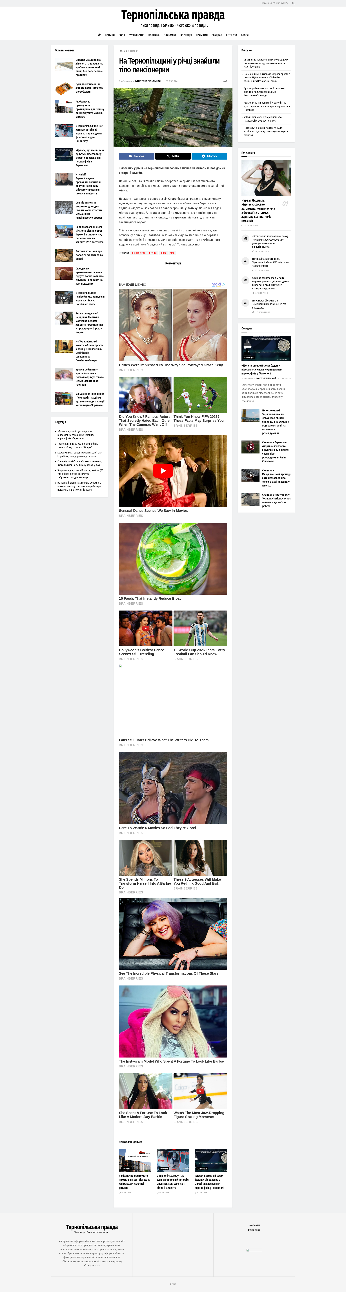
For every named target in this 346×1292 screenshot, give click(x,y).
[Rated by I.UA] (254, 1250)
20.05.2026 (201, 1193)
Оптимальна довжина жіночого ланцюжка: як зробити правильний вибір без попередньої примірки (89, 67)
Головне (126, 1169)
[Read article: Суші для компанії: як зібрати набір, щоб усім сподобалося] (64, 88)
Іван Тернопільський (147, 81)
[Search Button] (293, 3)
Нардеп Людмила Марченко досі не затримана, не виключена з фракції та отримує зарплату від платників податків (258, 210)
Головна (123, 51)
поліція (153, 253)
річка (163, 253)
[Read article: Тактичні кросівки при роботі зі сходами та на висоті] (64, 255)
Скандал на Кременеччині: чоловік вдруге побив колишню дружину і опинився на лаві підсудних (90, 276)
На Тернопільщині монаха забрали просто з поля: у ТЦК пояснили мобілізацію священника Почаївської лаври (267, 78)
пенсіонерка (138, 253)
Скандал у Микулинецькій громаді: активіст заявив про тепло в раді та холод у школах (276, 478)
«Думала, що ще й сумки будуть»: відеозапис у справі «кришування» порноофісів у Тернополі (90, 158)
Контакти (254, 1225)
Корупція (186, 35)
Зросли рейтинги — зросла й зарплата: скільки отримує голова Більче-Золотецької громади (90, 377)
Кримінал (202, 35)
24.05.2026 (163, 1193)
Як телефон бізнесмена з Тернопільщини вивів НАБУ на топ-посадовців (269, 304)
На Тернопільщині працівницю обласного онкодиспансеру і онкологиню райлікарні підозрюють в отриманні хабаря (79, 486)
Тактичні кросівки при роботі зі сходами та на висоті (89, 255)
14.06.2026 (126, 1193)
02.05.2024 (172, 81)
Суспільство (136, 35)
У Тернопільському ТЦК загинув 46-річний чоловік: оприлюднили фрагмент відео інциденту (89, 133)
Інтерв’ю (231, 35)
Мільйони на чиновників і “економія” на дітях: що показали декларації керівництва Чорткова (267, 106)
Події (122, 35)
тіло (172, 253)
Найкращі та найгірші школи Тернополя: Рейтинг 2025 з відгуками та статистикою (270, 262)
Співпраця (254, 1230)
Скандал (217, 35)
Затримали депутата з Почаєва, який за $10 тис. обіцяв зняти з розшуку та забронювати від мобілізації (80, 474)
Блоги (245, 35)
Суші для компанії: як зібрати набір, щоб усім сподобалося (89, 87)
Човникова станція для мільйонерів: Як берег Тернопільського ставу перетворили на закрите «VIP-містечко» (90, 234)
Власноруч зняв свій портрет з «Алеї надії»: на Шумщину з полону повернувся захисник (266, 131)
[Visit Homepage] (173, 18)
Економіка (169, 35)
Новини (110, 35)
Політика (153, 35)
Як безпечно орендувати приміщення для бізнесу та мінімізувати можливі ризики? (90, 109)
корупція (202, 1169)
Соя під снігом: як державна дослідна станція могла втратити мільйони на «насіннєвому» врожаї (89, 210)
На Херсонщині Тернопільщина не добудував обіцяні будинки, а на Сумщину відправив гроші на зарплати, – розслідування (275, 422)
